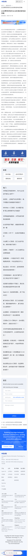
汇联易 (3, 474)
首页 (2, 5)
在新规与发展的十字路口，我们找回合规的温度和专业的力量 (13, 285)
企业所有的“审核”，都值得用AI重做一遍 (13, 226)
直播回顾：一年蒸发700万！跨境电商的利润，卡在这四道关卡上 (13, 259)
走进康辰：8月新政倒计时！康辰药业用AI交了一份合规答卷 (13, 313)
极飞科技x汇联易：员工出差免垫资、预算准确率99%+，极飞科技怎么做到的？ (13, 304)
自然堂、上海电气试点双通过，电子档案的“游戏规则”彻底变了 (13, 200)
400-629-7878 (10, 461)
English (19, 1)
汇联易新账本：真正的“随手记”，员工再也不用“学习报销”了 (13, 276)
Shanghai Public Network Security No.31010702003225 (14, 542)
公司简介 (10, 471)
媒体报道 (16, 480)
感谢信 (16, 477)
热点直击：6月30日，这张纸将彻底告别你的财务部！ (13, 268)
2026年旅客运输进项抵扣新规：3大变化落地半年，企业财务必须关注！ (13, 332)
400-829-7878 (10, 459)
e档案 (3, 480)
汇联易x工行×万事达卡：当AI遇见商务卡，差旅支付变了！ (13, 322)
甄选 (3, 477)
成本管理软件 (19, 174)
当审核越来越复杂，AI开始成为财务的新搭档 (13, 217)
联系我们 (10, 477)
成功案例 (16, 471)
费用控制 (8, 178)
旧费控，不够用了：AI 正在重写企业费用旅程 (13, 251)
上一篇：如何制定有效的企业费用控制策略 (11, 422)
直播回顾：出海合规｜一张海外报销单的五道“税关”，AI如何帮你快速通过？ (13, 343)
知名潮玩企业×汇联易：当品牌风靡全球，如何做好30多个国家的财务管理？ (13, 367)
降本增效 (8, 174)
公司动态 (10, 474)
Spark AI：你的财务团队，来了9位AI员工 (14, 293)
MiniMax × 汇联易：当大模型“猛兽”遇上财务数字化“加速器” (13, 209)
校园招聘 (23, 471)
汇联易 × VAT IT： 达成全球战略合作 (14, 234)
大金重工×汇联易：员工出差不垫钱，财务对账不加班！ (13, 243)
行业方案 (16, 474)
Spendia (4, 483)
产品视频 (4, 489)
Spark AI (4, 471)
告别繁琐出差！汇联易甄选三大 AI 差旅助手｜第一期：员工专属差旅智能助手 (13, 355)
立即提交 (14, 416)
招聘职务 (23, 474)
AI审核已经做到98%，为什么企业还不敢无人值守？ (13, 192)
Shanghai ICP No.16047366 (14, 540)
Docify (3, 486)
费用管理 (8, 5)
